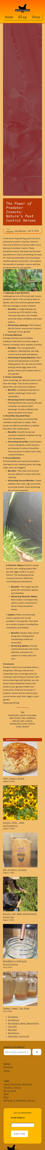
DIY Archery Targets (15, 870)
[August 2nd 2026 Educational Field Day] (20, 894)
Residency (13, 1033)
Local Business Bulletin (18, 1084)
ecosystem (31, 715)
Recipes (12, 1029)
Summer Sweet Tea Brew (16, 1008)
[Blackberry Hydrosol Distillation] (20, 942)
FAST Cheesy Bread (13, 778)
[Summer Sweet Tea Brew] (20, 989)
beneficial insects (17, 715)
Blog (6, 1097)
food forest (14, 718)
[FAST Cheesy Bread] (20, 759)
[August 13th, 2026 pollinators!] (20, 803)
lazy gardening (28, 718)
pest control (29, 723)
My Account (10, 1090)
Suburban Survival (18, 1036)
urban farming (22, 726)
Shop (6, 1094)
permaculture (16, 723)
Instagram (8, 1067)
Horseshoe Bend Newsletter (23, 1023)
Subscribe (19, 1133)
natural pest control (22, 721)
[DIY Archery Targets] (20, 850)
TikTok (7, 1071)
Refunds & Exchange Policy (19, 1100)
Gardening (20, 231)
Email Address (18, 1117)
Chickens (13, 1016)
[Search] (36, 1052)
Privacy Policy (12, 1087)
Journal (12, 1026)
